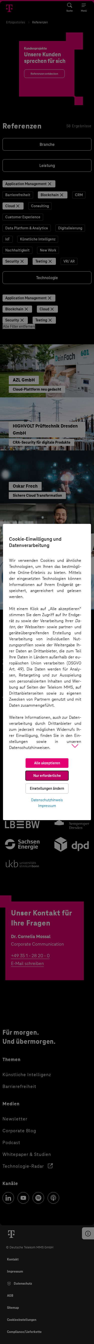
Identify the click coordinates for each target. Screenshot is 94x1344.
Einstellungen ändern (47, 788)
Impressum (47, 806)
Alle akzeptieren (47, 763)
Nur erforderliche (47, 775)
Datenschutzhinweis (47, 800)
